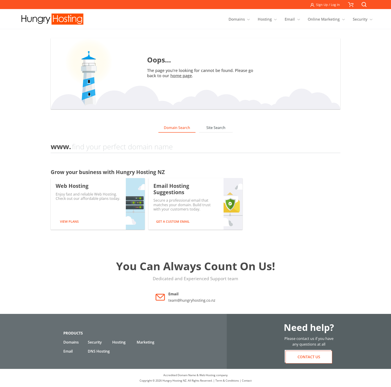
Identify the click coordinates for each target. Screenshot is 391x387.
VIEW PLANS (69, 221)
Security (95, 342)
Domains (71, 342)
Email (68, 351)
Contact (247, 380)
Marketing (145, 342)
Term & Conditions (227, 380)
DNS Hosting (99, 351)
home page (181, 75)
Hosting (119, 342)
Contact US (309, 356)
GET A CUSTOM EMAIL (173, 221)
